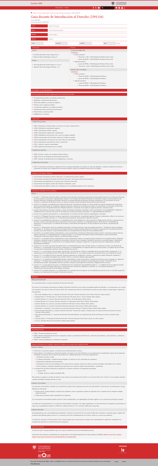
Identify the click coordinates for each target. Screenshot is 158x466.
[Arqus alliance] (44, 455)
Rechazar (124, 461)
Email (75, 52)
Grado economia (54, 13)
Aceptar (116, 461)
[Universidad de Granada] (118, 3)
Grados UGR (36, 3)
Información (59, 8)
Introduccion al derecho (65, 13)
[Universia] (122, 446)
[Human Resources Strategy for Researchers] (122, 450)
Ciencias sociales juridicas (43, 13)
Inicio (32, 13)
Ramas (67, 8)
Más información (35, 463)
